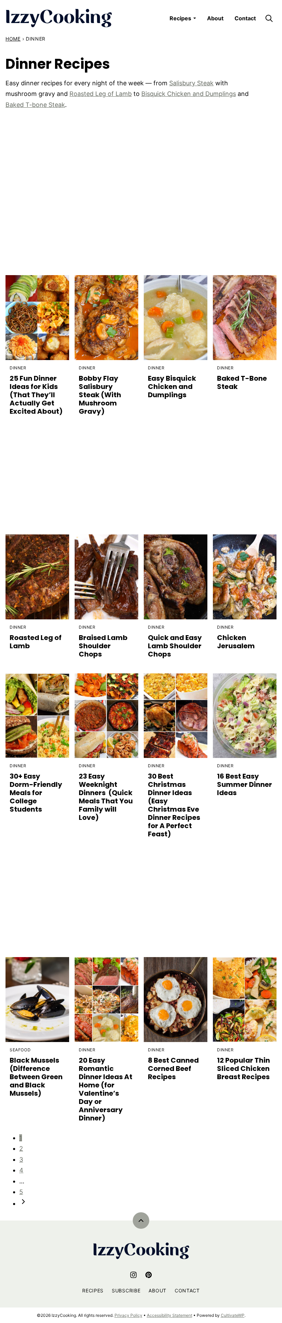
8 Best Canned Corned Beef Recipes (173, 1068)
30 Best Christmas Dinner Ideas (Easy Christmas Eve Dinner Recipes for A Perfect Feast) (174, 805)
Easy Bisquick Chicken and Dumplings (172, 386)
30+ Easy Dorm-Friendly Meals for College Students (36, 792)
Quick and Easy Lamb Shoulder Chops (175, 646)
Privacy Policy (128, 1315)
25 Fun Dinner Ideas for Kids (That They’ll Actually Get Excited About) (36, 394)
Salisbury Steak (191, 83)
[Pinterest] (148, 1274)
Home (13, 39)
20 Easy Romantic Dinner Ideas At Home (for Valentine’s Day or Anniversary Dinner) (105, 1089)
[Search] (268, 18)
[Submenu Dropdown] (195, 18)
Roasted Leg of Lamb (100, 93)
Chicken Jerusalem (236, 642)
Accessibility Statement (169, 1315)
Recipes (180, 18)
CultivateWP (233, 1315)
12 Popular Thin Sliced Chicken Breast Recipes (243, 1068)
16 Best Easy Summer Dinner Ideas (244, 784)
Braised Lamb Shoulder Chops (103, 646)
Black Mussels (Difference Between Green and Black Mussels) (36, 1076)
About (215, 18)
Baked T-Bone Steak (242, 382)
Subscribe (126, 1290)
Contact (245, 18)
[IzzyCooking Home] (59, 18)
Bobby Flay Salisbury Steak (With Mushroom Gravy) (100, 394)
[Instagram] (133, 1274)
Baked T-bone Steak (35, 104)
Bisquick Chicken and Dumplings (188, 93)
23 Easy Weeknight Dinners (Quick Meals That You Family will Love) (106, 796)
